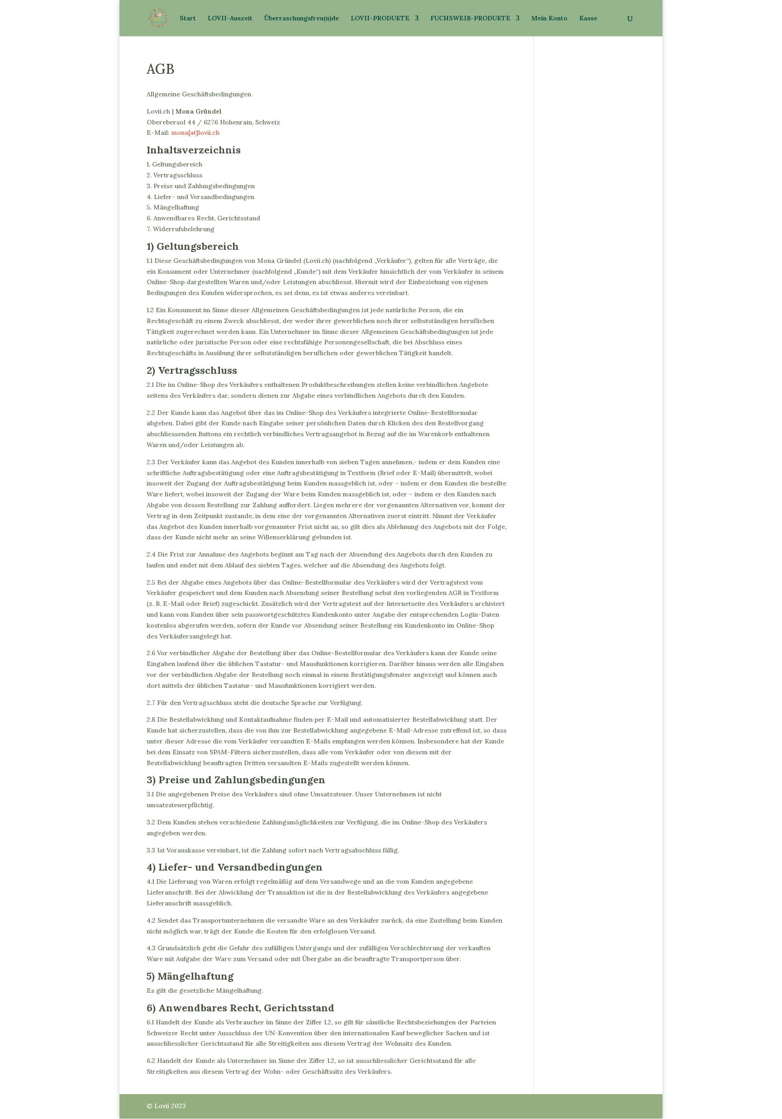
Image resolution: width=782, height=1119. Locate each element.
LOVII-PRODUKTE (380, 18)
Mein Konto (549, 18)
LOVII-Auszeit (230, 18)
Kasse (588, 18)
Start (188, 18)
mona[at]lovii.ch (195, 133)
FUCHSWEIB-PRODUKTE (470, 18)
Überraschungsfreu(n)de (301, 18)
